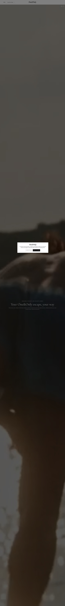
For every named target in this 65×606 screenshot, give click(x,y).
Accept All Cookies (36, 250)
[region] (32, 247)
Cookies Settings (29, 250)
